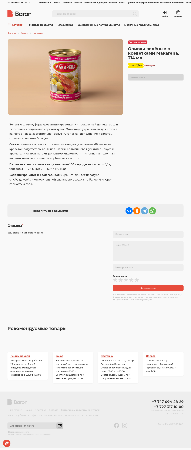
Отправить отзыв (148, 288)
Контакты (92, 415)
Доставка (67, 2)
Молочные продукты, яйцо (141, 25)
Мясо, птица (65, 25)
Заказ (57, 2)
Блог (121, 2)
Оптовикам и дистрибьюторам (100, 2)
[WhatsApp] (152, 210)
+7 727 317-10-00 (169, 407)
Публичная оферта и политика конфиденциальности (155, 2)
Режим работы (20, 356)
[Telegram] (144, 210)
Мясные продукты (41, 25)
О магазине (45, 2)
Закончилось (137, 77)
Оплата (78, 2)
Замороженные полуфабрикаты (99, 25)
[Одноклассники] (136, 210)
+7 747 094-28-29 (17, 2)
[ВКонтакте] (129, 210)
